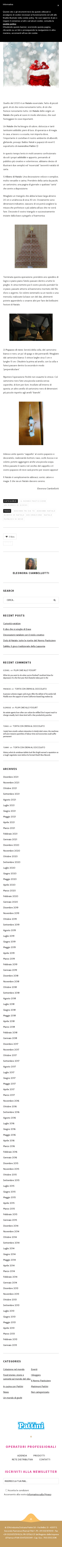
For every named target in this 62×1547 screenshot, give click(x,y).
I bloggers (36, 1375)
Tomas (6, 726)
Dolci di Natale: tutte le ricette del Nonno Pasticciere (29, 640)
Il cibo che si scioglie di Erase (17, 629)
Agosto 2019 (9, 930)
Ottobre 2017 (10, 1055)
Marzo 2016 (9, 1146)
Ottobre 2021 (10, 788)
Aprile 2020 (9, 884)
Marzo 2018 (9, 1026)
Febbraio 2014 (10, 1276)
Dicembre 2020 (11, 845)
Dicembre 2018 (10, 975)
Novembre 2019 (11, 913)
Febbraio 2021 (10, 833)
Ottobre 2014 (10, 1237)
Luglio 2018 (8, 1004)
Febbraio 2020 (10, 896)
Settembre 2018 (11, 992)
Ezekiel (6, 670)
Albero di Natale (14, 515)
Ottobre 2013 (10, 1299)
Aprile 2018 (9, 1021)
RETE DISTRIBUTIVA (22, 1459)
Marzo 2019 (9, 958)
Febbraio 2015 (10, 1214)
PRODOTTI (39, 1455)
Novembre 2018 (11, 981)
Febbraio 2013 (10, 1339)
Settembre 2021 (11, 793)
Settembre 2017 (11, 1061)
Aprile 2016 (9, 1140)
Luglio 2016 (8, 1123)
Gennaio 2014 (10, 1282)
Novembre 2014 (11, 1231)
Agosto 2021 (9, 799)
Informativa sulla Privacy (39, 1494)
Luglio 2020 (9, 867)
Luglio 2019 (8, 936)
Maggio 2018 (9, 1015)
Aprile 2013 (8, 1328)
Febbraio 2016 (10, 1151)
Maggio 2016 (9, 1135)
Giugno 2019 (9, 941)
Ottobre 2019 (10, 919)
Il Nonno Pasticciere (33, 501)
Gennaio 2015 (10, 1220)
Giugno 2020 (9, 873)
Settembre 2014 (11, 1242)
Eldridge (7, 707)
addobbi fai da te (24, 511)
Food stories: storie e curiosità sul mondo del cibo (17, 1377)
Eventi (34, 1369)
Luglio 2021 (8, 805)
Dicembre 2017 (10, 1044)
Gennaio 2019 (10, 970)
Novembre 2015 (11, 1169)
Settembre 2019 (11, 924)
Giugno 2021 (9, 811)
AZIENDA (22, 1455)
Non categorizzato (40, 1392)
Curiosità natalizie (12, 623)
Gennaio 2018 (10, 1038)
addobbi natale (46, 511)
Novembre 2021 (11, 782)
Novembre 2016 (11, 1100)
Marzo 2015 (9, 1208)
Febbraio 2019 (10, 964)
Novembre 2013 (11, 1294)
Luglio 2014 (8, 1248)
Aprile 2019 (9, 953)
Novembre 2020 (11, 850)
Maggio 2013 (9, 1322)
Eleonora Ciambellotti (31, 573)
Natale (48, 515)
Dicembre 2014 (10, 1225)
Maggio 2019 (9, 947)
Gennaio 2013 (10, 1345)
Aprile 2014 (9, 1265)
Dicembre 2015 (10, 1163)
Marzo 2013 (9, 1333)
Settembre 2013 (11, 1305)
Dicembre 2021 (10, 777)
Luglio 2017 (8, 1072)
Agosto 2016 (9, 1117)
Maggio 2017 (9, 1083)
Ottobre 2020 (10, 856)
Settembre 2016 (11, 1112)
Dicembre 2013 (10, 1288)
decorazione (34, 515)
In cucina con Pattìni (13, 1386)
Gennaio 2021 (10, 839)
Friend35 (7, 689)
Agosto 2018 (9, 998)
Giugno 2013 (9, 1316)
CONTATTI (44, 1459)
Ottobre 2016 (10, 1106)
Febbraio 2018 (10, 1032)
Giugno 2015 (9, 1191)
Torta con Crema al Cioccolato (31, 689)
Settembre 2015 (11, 1180)
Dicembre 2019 (10, 907)
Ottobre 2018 (10, 987)
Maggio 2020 (10, 879)
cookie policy (9, 24)
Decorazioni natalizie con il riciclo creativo (23, 634)
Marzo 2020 (9, 890)
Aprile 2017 (8, 1089)
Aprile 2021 (9, 822)
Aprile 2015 (9, 1203)
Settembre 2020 (11, 862)
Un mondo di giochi (16, 505)
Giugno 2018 (9, 1010)
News (6, 1392)
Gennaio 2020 (10, 902)
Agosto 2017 (9, 1066)
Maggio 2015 (9, 1197)
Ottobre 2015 (10, 1174)
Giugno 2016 (9, 1129)
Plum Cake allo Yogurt (25, 670)
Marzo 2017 (9, 1095)
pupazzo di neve (14, 519)
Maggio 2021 (9, 816)
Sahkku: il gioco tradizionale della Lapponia (24, 646)
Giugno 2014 (9, 1254)
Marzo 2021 (9, 828)
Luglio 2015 (8, 1186)
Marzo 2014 (9, 1271)
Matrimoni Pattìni (39, 1386)
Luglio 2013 (8, 1311)
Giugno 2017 (9, 1078)
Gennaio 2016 (10, 1157)
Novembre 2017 (11, 1049)
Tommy (6, 747)
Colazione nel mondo (14, 1369)
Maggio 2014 (9, 1259)
